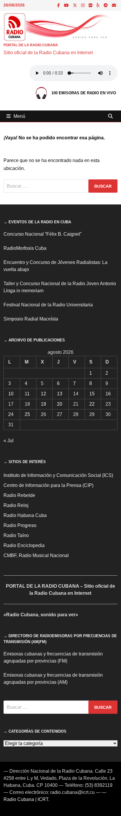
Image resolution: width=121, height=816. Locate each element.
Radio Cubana (19, 799)
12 (43, 393)
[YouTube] (67, 5)
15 (92, 393)
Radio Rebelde (19, 495)
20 (59, 404)
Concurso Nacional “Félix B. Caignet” (42, 234)
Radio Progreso (20, 525)
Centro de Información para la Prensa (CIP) (48, 485)
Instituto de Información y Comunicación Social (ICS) (58, 475)
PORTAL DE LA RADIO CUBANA (31, 45)
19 (43, 404)
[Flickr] (91, 5)
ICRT (43, 799)
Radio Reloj (16, 505)
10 (11, 393)
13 (59, 393)
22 (92, 404)
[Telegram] (106, 5)
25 (27, 414)
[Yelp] (98, 5)
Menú (19, 116)
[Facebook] (59, 5)
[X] (75, 5)
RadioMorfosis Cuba (25, 248)
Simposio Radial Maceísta (31, 318)
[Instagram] (83, 5)
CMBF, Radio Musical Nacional (36, 555)
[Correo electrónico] (113, 5)
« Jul (9, 440)
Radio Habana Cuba (25, 515)
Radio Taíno (16, 535)
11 (27, 393)
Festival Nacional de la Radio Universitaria (48, 304)
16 (108, 393)
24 (11, 414)
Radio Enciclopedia (24, 545)
